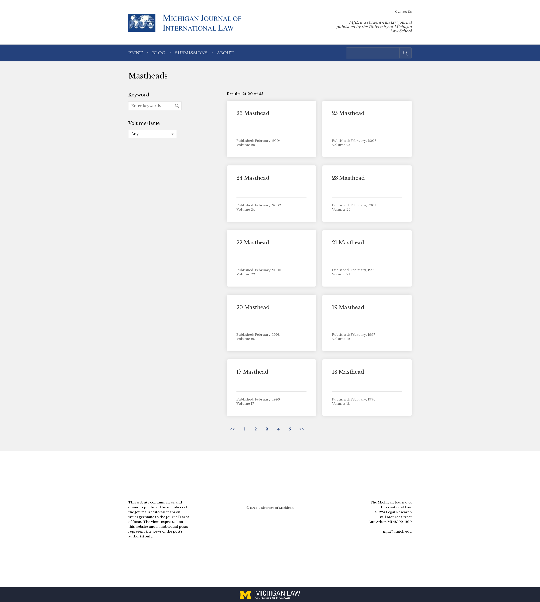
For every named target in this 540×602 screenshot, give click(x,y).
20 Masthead (252, 307)
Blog (158, 52)
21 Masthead (348, 242)
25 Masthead (348, 113)
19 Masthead (348, 307)
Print (135, 52)
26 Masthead (252, 113)
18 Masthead (348, 372)
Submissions (191, 52)
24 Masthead (252, 178)
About (225, 52)
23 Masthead (348, 178)
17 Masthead (252, 372)
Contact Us (403, 12)
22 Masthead (252, 242)
